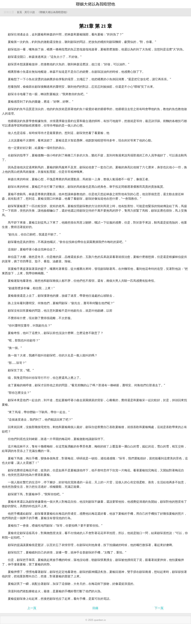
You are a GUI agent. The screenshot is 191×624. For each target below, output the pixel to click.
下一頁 (158, 608)
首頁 (19, 12)
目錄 (95, 608)
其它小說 (29, 12)
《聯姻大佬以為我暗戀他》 (53, 12)
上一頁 (31, 608)
